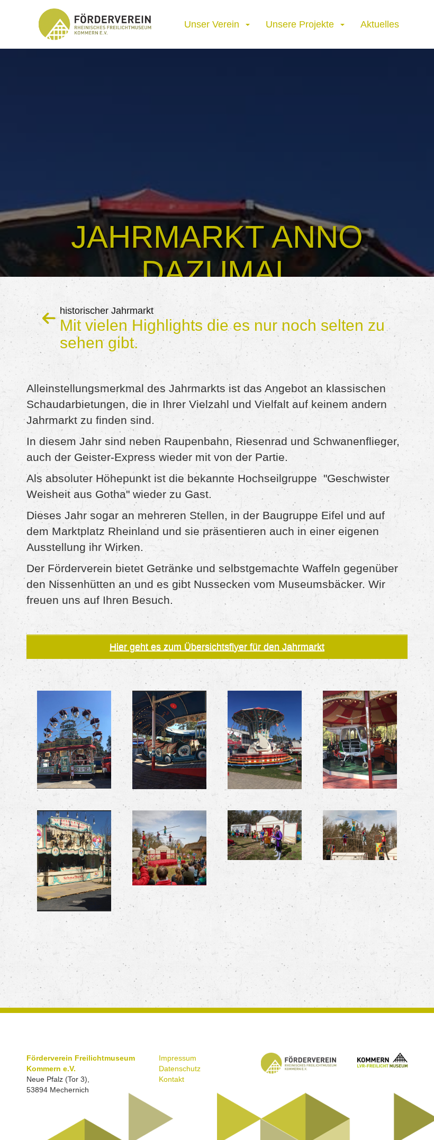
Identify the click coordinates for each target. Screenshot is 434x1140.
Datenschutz (180, 1068)
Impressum (177, 1058)
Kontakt (171, 1079)
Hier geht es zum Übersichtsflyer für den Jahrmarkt (217, 646)
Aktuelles (379, 24)
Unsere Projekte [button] (302, 24)
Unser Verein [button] (214, 24)
